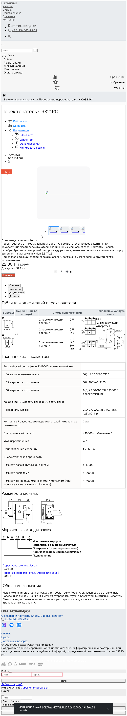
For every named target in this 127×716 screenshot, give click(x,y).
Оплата (12, 13)
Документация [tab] (16, 292)
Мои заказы (11, 69)
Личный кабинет (14, 66)
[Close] (10, 672)
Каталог (8, 6)
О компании (9, 3)
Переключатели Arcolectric (20, 565)
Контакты (9, 19)
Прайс (5, 637)
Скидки (8, 9)
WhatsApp (26, 139)
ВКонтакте (26, 135)
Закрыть (15, 701)
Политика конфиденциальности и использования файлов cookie (43, 660)
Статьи (36, 615)
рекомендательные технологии (62, 707)
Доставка (9, 16)
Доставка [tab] (14, 296)
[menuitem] (9, 3)
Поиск (6, 701)
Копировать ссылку (32, 147)
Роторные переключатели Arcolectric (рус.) (31, 572)
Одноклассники (30, 143)
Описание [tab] (14, 285)
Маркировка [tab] (15, 289)
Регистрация (12, 62)
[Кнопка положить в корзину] (8, 275)
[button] (18, 130)
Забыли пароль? (11, 684)
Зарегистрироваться (34, 687)
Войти (8, 59)
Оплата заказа (13, 72)
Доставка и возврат (14, 641)
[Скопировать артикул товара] (9, 161)
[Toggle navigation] (2, 44)
